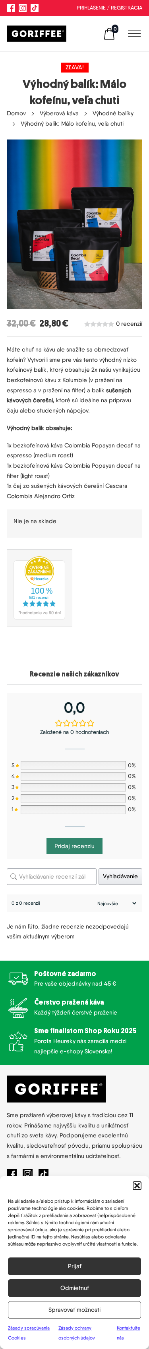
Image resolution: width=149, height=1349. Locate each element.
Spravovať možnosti (74, 1309)
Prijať (74, 1266)
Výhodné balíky (113, 113)
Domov (16, 113)
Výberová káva (59, 113)
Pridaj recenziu (74, 846)
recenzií (129, 324)
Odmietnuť (74, 1288)
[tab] (74, 674)
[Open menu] (132, 33)
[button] (137, 1186)
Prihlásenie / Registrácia (109, 8)
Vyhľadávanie (120, 876)
